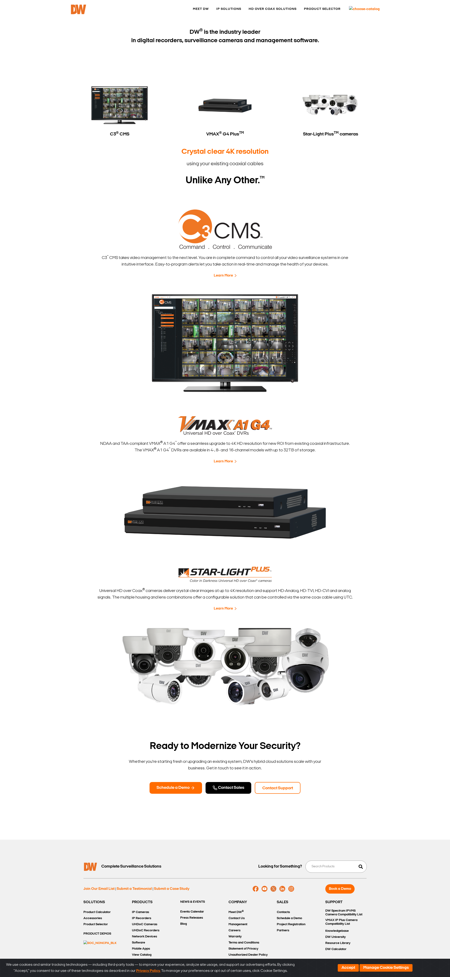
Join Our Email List (99, 889)
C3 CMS (119, 134)
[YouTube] (264, 889)
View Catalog (141, 955)
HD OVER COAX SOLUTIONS (272, 9)
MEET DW (201, 9)
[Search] (361, 867)
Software (138, 942)
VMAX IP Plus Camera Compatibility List (341, 922)
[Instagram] (291, 889)
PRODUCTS (142, 902)
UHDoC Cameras (144, 924)
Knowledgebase (337, 931)
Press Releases (191, 918)
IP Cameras (140, 912)
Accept (348, 968)
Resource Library (337, 943)
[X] (273, 889)
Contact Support (277, 788)
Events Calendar (192, 911)
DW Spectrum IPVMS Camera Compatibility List (343, 912)
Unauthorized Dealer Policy (248, 955)
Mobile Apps (141, 949)
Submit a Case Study (171, 889)
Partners (283, 930)
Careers (234, 930)
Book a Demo (340, 889)
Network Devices (144, 936)
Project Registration (291, 924)
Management (238, 924)
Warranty (235, 936)
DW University (335, 937)
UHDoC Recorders (145, 930)
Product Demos (97, 934)
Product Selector (95, 924)
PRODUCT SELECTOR (322, 9)
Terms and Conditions (244, 942)
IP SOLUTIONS (228, 9)
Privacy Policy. (148, 971)
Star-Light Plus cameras (330, 134)
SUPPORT (334, 902)
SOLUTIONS (94, 902)
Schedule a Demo (173, 788)
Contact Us (237, 918)
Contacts (283, 912)
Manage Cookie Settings (386, 968)
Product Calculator (97, 912)
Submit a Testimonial (134, 889)
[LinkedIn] (282, 889)
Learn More (223, 275)
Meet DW (236, 912)
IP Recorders (141, 918)
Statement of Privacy (243, 949)
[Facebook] (256, 889)
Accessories (92, 918)
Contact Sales (230, 788)
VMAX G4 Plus (225, 134)
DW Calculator (335, 949)
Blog (183, 924)
